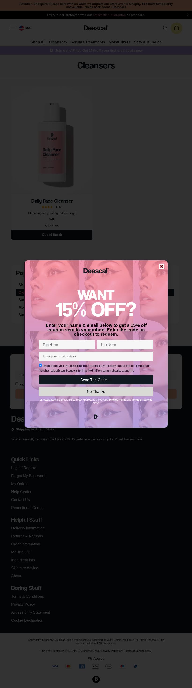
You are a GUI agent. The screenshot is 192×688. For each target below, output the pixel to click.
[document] (96, 344)
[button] (161, 266)
